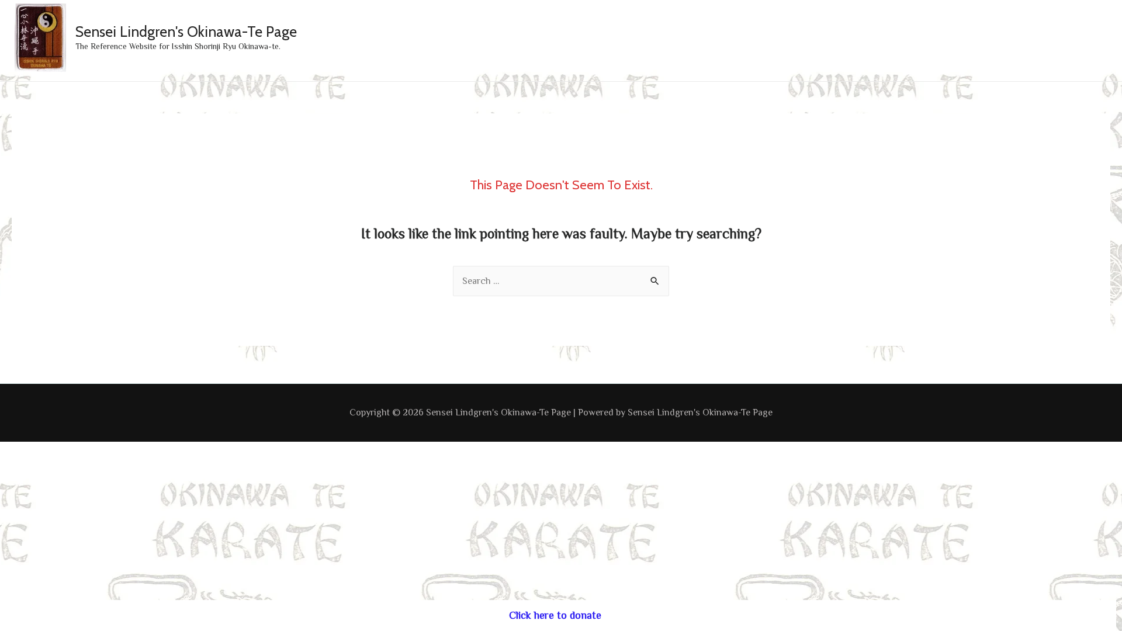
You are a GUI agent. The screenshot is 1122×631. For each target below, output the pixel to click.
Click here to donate (555, 615)
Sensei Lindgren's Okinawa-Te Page (186, 31)
